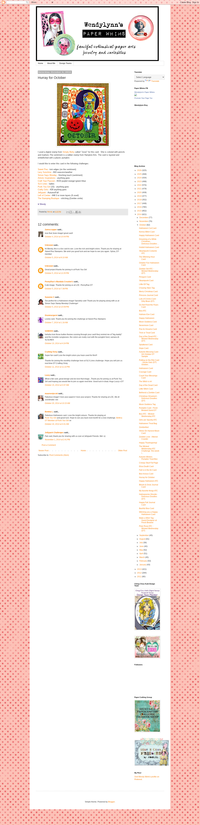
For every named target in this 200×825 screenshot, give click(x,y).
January (143, 565)
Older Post (122, 450)
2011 (139, 576)
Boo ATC (142, 311)
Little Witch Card (146, 389)
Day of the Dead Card (148, 385)
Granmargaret (51, 315)
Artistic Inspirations (46, 178)
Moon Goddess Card (148, 322)
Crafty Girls (43, 189)
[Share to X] (73, 212)
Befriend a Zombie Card (149, 392)
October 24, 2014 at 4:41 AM (57, 424)
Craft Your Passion (46, 181)
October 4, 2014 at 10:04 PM (57, 237)
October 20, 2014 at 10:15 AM (57, 403)
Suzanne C (49, 297)
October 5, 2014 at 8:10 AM (56, 257)
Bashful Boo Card (146, 508)
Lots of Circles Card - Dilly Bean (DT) (148, 300)
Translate (155, 81)
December (144, 217)
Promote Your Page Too (143, 98)
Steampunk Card (146, 280)
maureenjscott (51, 393)
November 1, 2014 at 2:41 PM (57, 440)
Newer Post (43, 450)
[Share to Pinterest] (79, 212)
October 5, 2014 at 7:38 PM (56, 289)
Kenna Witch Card (147, 232)
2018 (139, 200)
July (141, 542)
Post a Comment (49, 445)
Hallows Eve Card (146, 314)
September (144, 535)
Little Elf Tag (144, 284)
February (143, 561)
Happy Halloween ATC (148, 481)
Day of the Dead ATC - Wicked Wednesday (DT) (148, 338)
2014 (139, 214)
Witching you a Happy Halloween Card (148, 513)
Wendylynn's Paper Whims (144, 92)
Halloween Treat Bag (148, 423)
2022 (139, 185)
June (141, 546)
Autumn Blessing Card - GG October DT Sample (149, 354)
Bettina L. (49, 412)
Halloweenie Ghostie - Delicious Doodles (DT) (148, 496)
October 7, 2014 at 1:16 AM (56, 322)
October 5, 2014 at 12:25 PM (57, 273)
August (142, 539)
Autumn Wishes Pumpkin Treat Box (148, 458)
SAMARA (49, 331)
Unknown (49, 245)
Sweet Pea (43, 169)
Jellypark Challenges (54, 432)
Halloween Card (146, 368)
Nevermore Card (146, 325)
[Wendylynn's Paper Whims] (135, 95)
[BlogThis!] (70, 212)
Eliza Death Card (146, 466)
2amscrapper (51, 230)
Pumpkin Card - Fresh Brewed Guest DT (148, 409)
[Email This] (67, 212)
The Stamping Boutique (48, 198)
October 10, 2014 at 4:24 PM (57, 343)
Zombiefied (144, 427)
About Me (51, 63)
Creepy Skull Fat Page (148, 463)
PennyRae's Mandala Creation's (59, 282)
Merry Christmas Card (148, 291)
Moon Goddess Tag (147, 404)
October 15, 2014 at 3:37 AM (57, 385)
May (141, 550)
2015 (139, 211)
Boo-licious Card (146, 474)
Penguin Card (145, 277)
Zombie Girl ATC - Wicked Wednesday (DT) (148, 271)
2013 (139, 569)
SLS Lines (42, 184)
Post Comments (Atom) (59, 455)
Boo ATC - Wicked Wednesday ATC (147, 415)
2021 (139, 189)
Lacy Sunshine (44, 172)
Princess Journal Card (148, 295)
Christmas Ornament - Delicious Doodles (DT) (148, 398)
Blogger (111, 802)
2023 (139, 181)
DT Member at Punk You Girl (57, 420)
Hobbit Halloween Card (149, 247)
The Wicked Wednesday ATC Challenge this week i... (149, 449)
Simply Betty (68, 152)
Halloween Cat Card (147, 228)
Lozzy (47, 375)
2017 (139, 203)
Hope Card (143, 348)
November (144, 221)
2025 (139, 174)
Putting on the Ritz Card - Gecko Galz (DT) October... (149, 362)
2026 (139, 170)
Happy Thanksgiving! (148, 443)
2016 (139, 207)
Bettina (119, 418)
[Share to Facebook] (76, 212)
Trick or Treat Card (147, 333)
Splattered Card (145, 345)
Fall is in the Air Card (148, 470)
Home (40, 63)
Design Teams (65, 63)
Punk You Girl (44, 187)
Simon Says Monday (47, 175)
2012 (139, 573)
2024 (139, 178)
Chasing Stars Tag (147, 288)
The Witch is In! (145, 381)
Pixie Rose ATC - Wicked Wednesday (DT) (148, 528)
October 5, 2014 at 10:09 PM (57, 307)
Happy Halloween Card (149, 235)
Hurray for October (147, 477)
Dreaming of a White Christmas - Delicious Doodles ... (149, 241)
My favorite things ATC (148, 491)
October (143, 225)
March (142, 557)
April (141, 553)
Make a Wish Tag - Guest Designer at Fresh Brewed (148, 520)
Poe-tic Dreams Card (148, 329)
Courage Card (145, 372)
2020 (139, 192)
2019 (139, 196)
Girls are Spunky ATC (148, 420)
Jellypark (42, 192)
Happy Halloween (146, 318)
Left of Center (44, 195)
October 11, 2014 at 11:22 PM (57, 367)
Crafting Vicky (51, 352)
